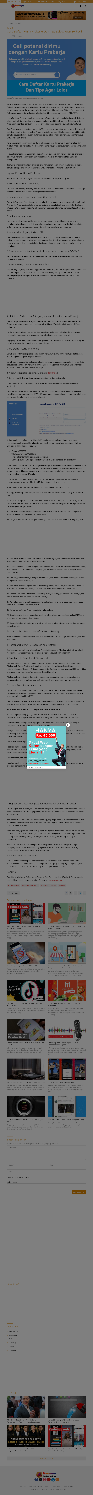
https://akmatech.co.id (35, 767)
